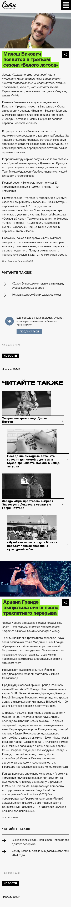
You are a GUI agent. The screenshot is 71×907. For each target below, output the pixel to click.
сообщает (44, 631)
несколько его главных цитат (21, 254)
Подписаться (29, 331)
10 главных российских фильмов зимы (36, 294)
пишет (6, 95)
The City (9, 5)
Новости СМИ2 (11, 369)
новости (10, 355)
